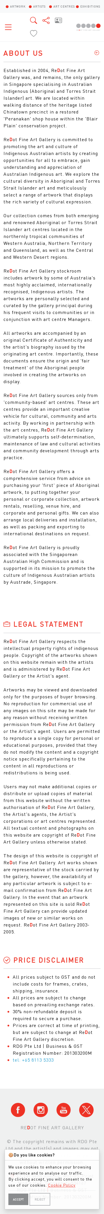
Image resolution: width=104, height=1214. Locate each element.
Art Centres (64, 6)
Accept (18, 1199)
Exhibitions (90, 6)
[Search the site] (34, 20)
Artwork (17, 6)
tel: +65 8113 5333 (33, 1060)
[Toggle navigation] (9, 27)
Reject (40, 1199)
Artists (39, 6)
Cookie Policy (61, 1184)
